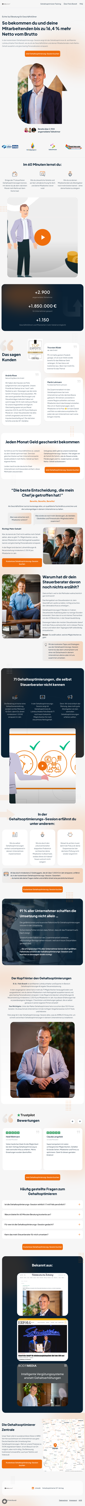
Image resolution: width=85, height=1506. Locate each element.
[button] (72, 1121)
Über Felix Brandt (70, 4)
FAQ (81, 4)
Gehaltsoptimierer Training (50, 4)
